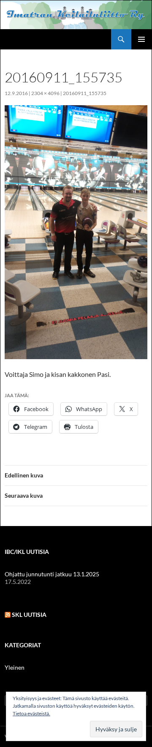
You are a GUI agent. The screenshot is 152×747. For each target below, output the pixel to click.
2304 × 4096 (45, 93)
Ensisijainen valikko (141, 39)
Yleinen (14, 667)
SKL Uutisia (29, 614)
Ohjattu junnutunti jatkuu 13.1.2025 (52, 574)
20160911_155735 (84, 93)
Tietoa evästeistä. (31, 713)
